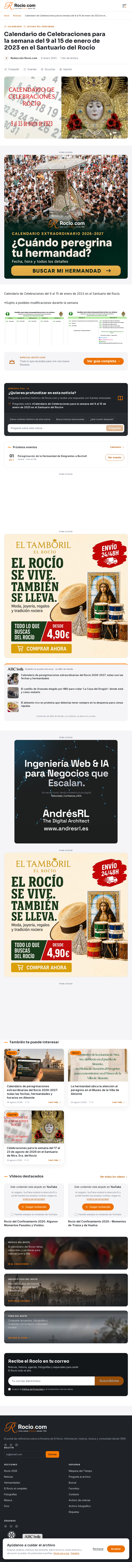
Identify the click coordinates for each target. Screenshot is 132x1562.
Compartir (13, 69)
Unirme (52, 1454)
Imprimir (67, 69)
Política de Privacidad (33, 1389)
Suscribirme (109, 1381)
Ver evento (116, 458)
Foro (6, 1506)
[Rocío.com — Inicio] (19, 6)
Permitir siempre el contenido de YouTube (36, 1214)
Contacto (74, 1494)
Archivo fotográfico (80, 1506)
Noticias (17, 15)
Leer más (53, 1102)
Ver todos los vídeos (112, 1176)
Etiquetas (74, 1511)
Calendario (15, 26)
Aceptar (116, 1548)
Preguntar (115, 428)
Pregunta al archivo (80, 1476)
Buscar (72, 1482)
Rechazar (98, 1548)
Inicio (6, 15)
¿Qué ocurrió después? (102, 419)
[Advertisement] (66, 500)
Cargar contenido (35, 1207)
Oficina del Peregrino (40, 26)
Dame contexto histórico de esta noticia (30, 419)
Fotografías (10, 1494)
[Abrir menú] (124, 6)
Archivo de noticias (79, 1500)
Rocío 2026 (10, 1470)
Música (8, 1500)
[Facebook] (5, 1444)
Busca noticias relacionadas (70, 419)
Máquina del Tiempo (80, 1470)
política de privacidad (34, 1199)
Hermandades (12, 1482)
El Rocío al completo (15, 1488)
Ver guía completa (101, 361)
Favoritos (74, 1488)
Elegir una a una (61, 1553)
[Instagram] (16, 1444)
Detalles (75, 1553)
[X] (11, 1444)
